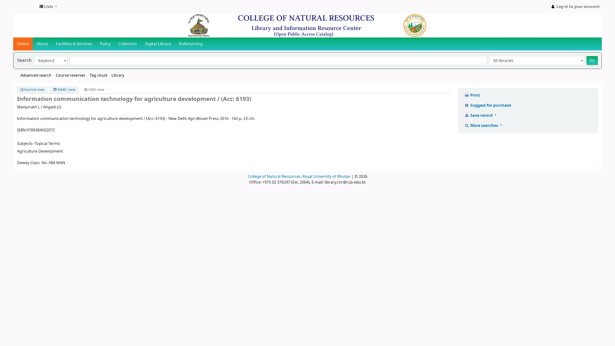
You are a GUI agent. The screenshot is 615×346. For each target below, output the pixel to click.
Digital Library (158, 44)
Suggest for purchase (490, 105)
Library (117, 75)
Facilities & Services (74, 44)
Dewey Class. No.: (33, 163)
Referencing (191, 44)
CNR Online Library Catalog (25, 7)
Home (23, 44)
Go (592, 60)
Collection (127, 44)
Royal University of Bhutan (326, 176)
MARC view (66, 89)
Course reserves (70, 75)
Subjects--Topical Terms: (39, 144)
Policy (105, 44)
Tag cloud (98, 75)
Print (474, 95)
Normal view (33, 89)
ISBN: (22, 130)
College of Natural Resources (274, 176)
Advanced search (35, 75)
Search (24, 60)
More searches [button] (484, 126)
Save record (481, 115)
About (42, 44)
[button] (48, 7)
